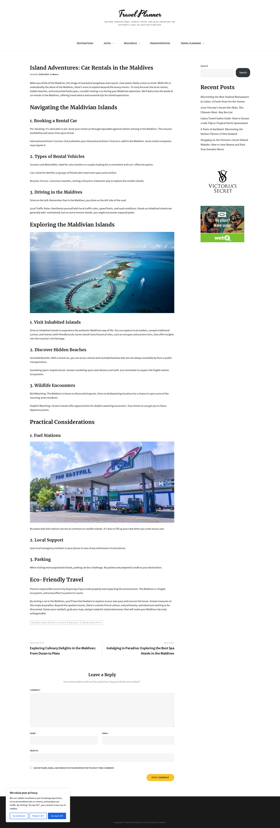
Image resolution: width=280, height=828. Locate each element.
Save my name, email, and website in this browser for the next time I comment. (73, 768)
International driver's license (48, 623)
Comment (35, 690)
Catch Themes (160, 822)
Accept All (57, 816)
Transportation (160, 43)
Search (204, 66)
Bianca (55, 74)
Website (34, 750)
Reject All (38, 816)
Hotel (107, 43)
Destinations (85, 43)
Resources (130, 43)
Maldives (74, 623)
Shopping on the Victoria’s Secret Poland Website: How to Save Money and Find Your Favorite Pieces (224, 145)
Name (33, 733)
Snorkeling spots (91, 623)
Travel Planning (191, 43)
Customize (19, 816)
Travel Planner (139, 14)
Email (105, 733)
